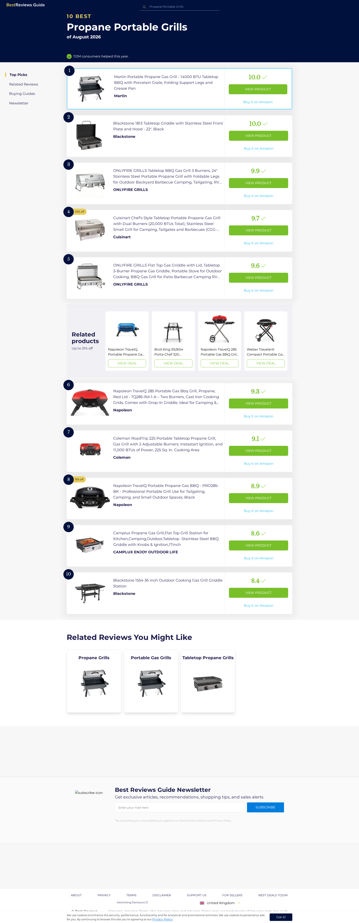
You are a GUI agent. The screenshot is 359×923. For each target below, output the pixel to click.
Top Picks (18, 75)
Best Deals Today (273, 895)
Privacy (104, 895)
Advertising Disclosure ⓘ (132, 902)
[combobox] (179, 7)
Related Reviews (23, 84)
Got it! (281, 917)
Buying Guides (22, 94)
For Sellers (232, 895)
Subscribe (265, 807)
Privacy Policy (162, 919)
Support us (197, 895)
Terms (131, 895)
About (76, 895)
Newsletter (18, 103)
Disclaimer (161, 895)
